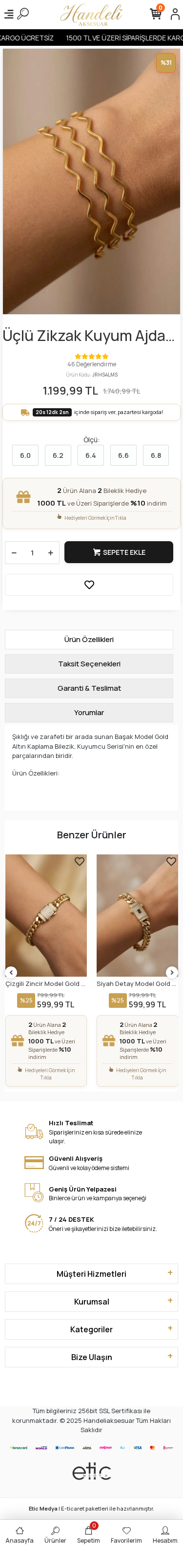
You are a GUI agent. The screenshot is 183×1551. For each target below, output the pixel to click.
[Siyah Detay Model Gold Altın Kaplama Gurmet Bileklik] (138, 915)
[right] (172, 973)
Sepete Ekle (124, 552)
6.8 (156, 455)
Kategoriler (91, 1329)
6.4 (90, 455)
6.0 (25, 455)
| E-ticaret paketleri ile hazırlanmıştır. (91, 1508)
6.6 (123, 455)
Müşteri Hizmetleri (91, 1273)
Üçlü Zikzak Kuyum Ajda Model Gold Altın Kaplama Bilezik (89, 335)
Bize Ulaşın (91, 1357)
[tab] (89, 639)
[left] (11, 973)
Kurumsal (91, 1301)
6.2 (58, 455)
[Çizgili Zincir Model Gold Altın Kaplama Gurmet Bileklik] (46, 915)
